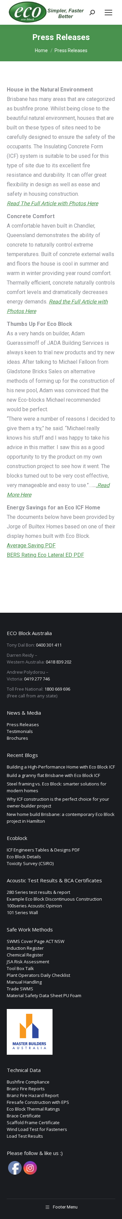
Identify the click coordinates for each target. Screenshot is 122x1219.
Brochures (17, 738)
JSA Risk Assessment (28, 962)
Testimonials (20, 731)
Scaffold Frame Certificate (33, 1122)
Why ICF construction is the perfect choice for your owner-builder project (58, 802)
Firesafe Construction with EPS (38, 1102)
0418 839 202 (59, 662)
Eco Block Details (24, 857)
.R (98, 485)
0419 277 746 (37, 679)
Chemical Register (25, 955)
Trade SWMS (20, 989)
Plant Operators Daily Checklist (38, 975)
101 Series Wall (22, 912)
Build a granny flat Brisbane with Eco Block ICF (53, 775)
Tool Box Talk (20, 968)
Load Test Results (25, 1136)
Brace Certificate (24, 1116)
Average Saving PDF (31, 545)
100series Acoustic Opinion (34, 906)
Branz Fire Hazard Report (33, 1095)
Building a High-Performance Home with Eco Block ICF (61, 767)
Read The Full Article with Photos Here (52, 203)
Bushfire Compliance (28, 1082)
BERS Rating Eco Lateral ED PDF (45, 555)
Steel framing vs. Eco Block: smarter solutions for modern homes (56, 787)
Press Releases (23, 724)
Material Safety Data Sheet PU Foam (44, 995)
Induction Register (25, 948)
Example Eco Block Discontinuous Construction (54, 899)
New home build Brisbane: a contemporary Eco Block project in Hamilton (61, 817)
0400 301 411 (49, 645)
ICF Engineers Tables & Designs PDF (43, 850)
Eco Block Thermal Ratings (33, 1109)
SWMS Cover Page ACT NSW (35, 941)
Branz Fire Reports (26, 1089)
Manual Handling (24, 982)
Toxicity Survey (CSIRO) (30, 863)
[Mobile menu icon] (108, 12)
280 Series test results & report (38, 892)
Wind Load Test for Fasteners (37, 1129)
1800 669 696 (57, 689)
